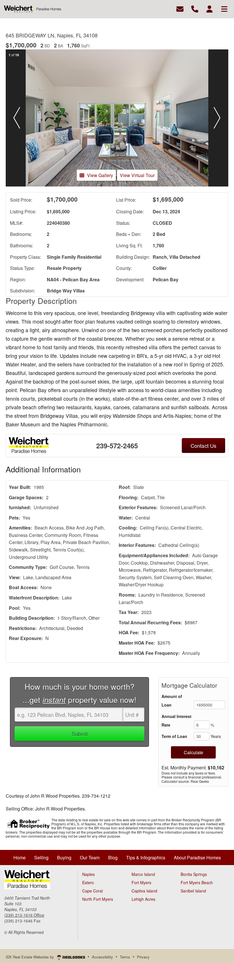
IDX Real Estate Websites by (30, 957)
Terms (125, 957)
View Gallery (100, 175)
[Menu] (224, 8)
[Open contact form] (179, 8)
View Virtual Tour (137, 175)
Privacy (143, 957)
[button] (17, 117)
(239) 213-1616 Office (24, 915)
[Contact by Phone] (194, 8)
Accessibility (102, 957)
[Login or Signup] (209, 8)
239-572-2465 (117, 445)
